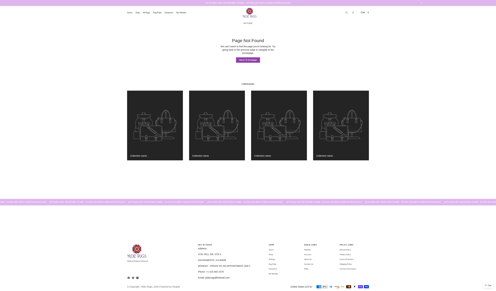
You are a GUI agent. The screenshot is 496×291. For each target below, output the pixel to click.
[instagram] (137, 277)
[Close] (51, 269)
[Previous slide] (74, 3)
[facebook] (128, 277)
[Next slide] (421, 3)
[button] (353, 12)
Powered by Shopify (169, 286)
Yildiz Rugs (146, 286)
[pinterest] (133, 277)
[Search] (346, 12)
